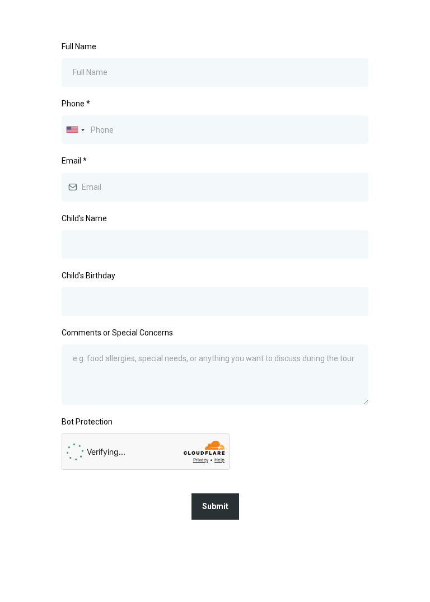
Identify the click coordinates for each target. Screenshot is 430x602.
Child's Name (84, 218)
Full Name (79, 46)
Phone (76, 103)
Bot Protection (87, 421)
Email (74, 160)
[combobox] (75, 129)
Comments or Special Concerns (117, 332)
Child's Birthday (88, 275)
